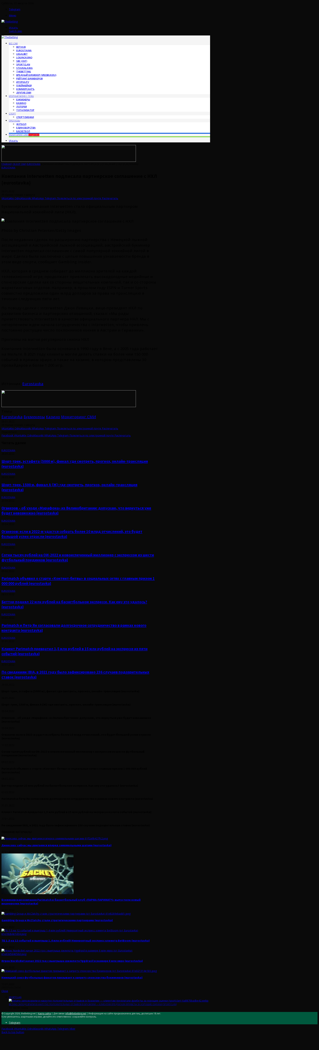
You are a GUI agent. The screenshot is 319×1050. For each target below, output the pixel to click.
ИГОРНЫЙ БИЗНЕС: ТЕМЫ (21, 96)
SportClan (23, 64)
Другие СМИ (23, 92)
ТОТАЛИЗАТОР (25, 110)
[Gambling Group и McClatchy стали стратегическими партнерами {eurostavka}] (66, 913)
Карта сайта (44, 1013)
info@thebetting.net (75, 1013)
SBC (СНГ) (21, 61)
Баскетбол (23, 131)
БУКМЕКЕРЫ (23, 99)
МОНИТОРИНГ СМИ (24, 134)
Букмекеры (34, 416)
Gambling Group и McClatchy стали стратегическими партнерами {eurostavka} (57, 920)
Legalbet (22, 54)
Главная (6, 164)
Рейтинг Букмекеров (29, 78)
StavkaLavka (24, 68)
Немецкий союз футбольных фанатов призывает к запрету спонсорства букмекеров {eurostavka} (72, 977)
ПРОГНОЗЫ (14, 120)
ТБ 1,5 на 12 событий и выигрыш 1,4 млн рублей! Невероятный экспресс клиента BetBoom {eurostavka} (75, 940)
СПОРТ (12, 113)
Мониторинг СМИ (78, 416)
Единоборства (25, 127)
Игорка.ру (22, 82)
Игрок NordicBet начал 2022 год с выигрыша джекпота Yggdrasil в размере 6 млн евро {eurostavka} (72, 961)
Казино (53, 416)
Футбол (21, 124)
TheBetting (23, 71)
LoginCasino (24, 57)
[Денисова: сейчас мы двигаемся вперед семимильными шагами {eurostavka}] (54, 838)
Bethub (20, 47)
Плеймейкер (24, 85)
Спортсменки (25, 117)
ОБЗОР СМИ (19, 164)
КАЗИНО (21, 103)
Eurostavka (24, 50)
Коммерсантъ (25, 89)
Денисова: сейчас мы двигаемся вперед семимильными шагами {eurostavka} (56, 845)
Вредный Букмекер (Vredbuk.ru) (36, 75)
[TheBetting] (9, 21)
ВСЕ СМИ (13, 43)
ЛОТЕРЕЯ (21, 106)
